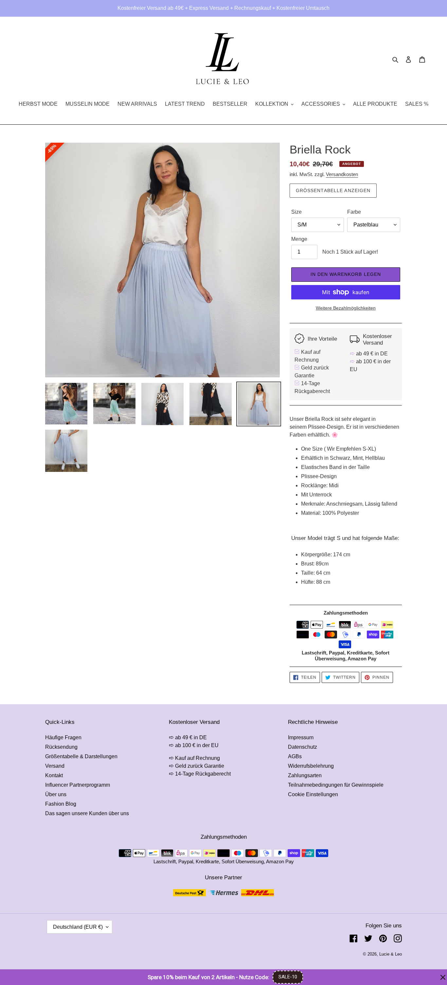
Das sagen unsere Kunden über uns (87, 813)
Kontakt (54, 775)
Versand (54, 766)
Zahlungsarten (305, 775)
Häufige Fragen (63, 737)
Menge (299, 239)
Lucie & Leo (390, 954)
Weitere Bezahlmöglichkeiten (346, 308)
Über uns (55, 794)
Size (296, 212)
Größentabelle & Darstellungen (81, 756)
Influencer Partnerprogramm (77, 785)
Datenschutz (302, 747)
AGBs (295, 756)
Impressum (300, 737)
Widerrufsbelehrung (311, 766)
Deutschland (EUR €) (78, 927)
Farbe (354, 212)
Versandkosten (342, 174)
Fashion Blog (60, 804)
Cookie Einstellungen (313, 794)
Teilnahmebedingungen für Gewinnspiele (336, 785)
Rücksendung (61, 747)
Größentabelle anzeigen (333, 190)
